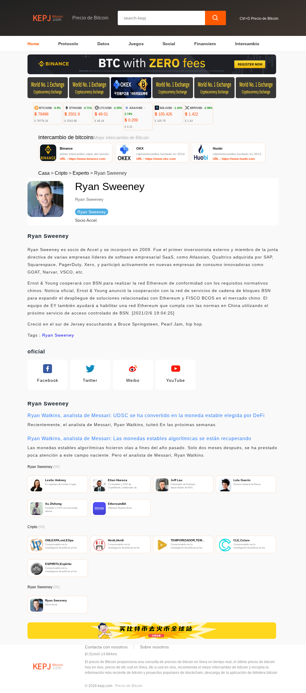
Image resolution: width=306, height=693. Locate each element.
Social (169, 44)
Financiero (205, 44)
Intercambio (247, 44)
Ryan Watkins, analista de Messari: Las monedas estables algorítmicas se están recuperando (139, 438)
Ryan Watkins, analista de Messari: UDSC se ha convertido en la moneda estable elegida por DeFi (146, 415)
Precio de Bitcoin (129, 686)
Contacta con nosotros (106, 647)
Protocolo (68, 44)
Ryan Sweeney (58, 335)
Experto (81, 173)
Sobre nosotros (154, 647)
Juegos (136, 44)
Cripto (61, 173)
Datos (103, 44)
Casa (44, 173)
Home (33, 44)
